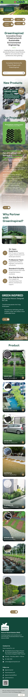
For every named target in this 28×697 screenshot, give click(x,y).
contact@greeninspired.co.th (12, 662)
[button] (2, 9)
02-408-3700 (8, 659)
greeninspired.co (9, 678)
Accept (21, 695)
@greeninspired (9, 670)
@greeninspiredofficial (11, 675)
